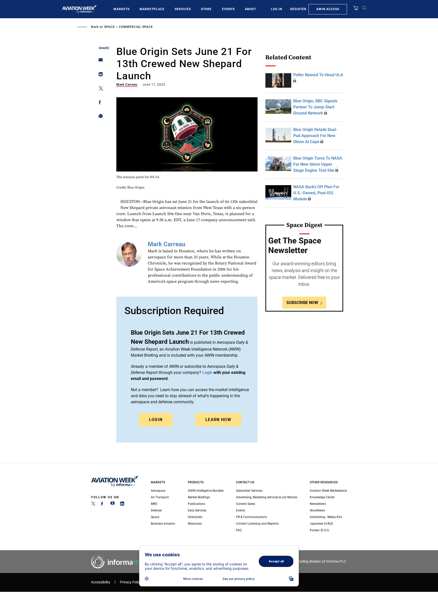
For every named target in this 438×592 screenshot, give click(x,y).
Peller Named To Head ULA (318, 74)
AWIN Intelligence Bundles (206, 490)
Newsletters (318, 504)
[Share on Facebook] (99, 103)
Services (183, 9)
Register (298, 9)
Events (228, 9)
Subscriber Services (249, 490)
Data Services (197, 510)
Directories (195, 517)
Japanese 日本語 (321, 523)
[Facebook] (103, 504)
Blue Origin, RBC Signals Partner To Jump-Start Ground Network (315, 107)
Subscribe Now (302, 302)
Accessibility (100, 582)
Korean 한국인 (320, 530)
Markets (122, 9)
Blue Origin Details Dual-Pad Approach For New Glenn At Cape (315, 135)
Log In (276, 9)
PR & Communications (251, 517)
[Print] (99, 117)
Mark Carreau (126, 84)
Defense (156, 510)
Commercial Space (136, 27)
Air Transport (160, 497)
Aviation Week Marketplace (328, 490)
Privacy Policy (131, 582)
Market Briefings (199, 497)
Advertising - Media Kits (326, 517)
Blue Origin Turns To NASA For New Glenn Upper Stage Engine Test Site (317, 164)
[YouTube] (113, 504)
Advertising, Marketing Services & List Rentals (266, 497)
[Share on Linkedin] (99, 75)
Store (206, 9)
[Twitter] (93, 504)
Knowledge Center (322, 497)
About (250, 9)
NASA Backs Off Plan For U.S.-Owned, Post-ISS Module (316, 192)
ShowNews (317, 510)
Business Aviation (163, 523)
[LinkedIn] (122, 504)
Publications (196, 504)
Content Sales (245, 504)
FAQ (239, 530)
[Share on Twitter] (99, 89)
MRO (154, 504)
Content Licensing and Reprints (257, 523)
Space (109, 27)
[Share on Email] (99, 61)
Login (156, 419)
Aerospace (158, 490)
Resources (195, 523)
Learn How (218, 419)
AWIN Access (327, 9)
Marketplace (152, 9)
